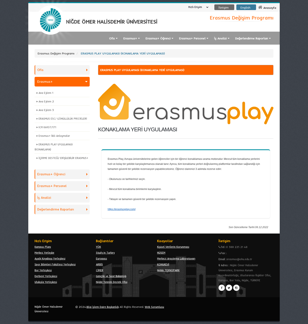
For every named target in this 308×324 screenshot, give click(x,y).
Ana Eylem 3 (46, 110)
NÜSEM (161, 252)
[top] (301, 319)
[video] (50, 44)
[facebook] (222, 288)
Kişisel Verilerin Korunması (173, 246)
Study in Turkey (105, 252)
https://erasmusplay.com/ (122, 209)
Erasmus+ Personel (52, 186)
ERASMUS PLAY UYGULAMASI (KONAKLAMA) (54, 147)
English (245, 7)
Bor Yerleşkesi (43, 270)
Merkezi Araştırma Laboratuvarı (176, 258)
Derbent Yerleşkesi (46, 276)
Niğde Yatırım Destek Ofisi (111, 282)
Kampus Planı (43, 246)
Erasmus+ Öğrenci (51, 174)
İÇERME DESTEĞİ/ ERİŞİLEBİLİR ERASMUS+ (63, 158)
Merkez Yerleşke (44, 252)
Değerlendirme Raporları (55, 209)
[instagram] (236, 288)
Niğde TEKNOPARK (168, 270)
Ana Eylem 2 (46, 101)
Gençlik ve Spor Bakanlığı (111, 276)
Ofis (40, 70)
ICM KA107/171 (47, 127)
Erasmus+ (45, 82)
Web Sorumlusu (154, 307)
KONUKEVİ (163, 264)
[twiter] (229, 288)
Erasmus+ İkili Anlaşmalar (54, 135)
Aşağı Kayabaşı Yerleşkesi (50, 258)
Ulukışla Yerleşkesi (46, 282)
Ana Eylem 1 (46, 92)
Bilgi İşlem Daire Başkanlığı (103, 307)
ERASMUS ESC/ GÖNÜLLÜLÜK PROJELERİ (63, 118)
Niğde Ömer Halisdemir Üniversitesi (49, 309)
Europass (101, 258)
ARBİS (99, 264)
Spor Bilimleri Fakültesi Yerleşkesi (55, 264)
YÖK (98, 246)
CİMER (99, 270)
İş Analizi (44, 198)
